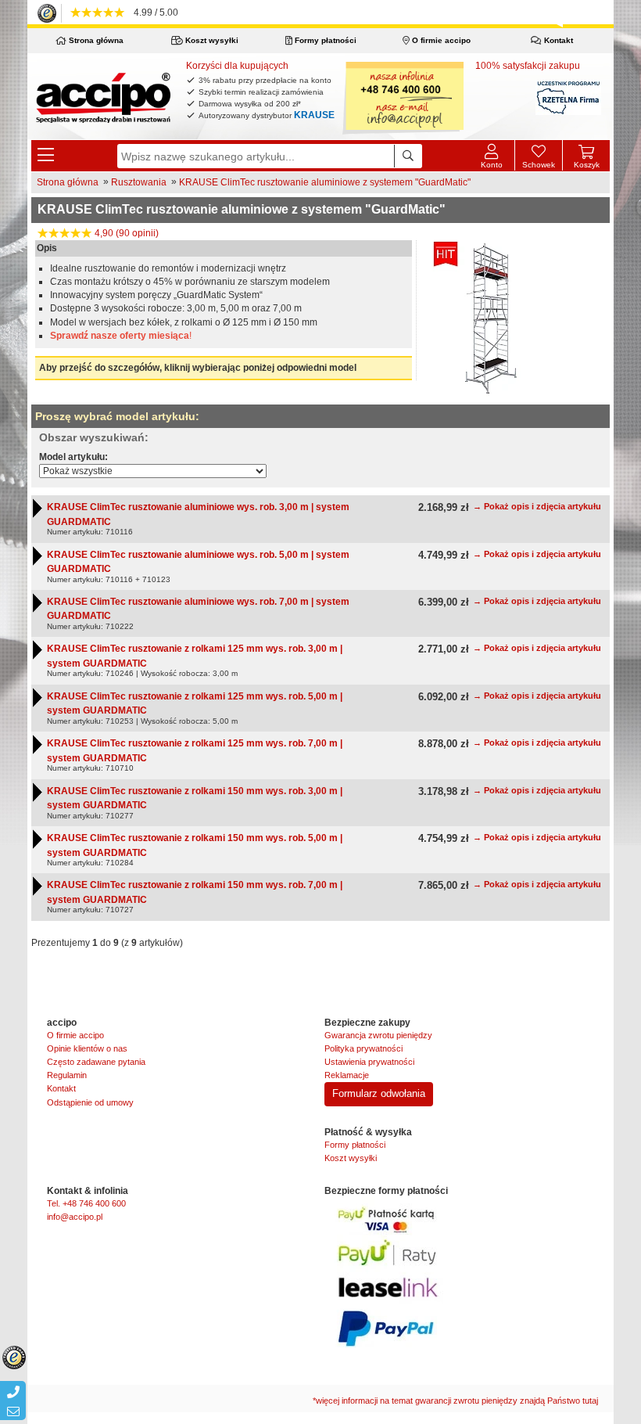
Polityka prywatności (363, 1048)
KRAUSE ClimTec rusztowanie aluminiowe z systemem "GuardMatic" (325, 182)
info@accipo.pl (74, 1216)
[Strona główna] (103, 97)
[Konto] (491, 155)
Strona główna (95, 40)
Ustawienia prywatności (369, 1061)
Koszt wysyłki (210, 40)
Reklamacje (346, 1075)
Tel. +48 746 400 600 (86, 1203)
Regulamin (67, 1075)
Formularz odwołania (378, 1093)
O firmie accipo (440, 40)
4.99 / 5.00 (153, 12)
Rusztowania (139, 182)
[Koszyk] (586, 149)
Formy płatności (324, 40)
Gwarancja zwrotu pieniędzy (378, 1035)
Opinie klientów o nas (87, 1048)
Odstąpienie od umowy (90, 1102)
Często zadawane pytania (96, 1061)
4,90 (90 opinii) (125, 233)
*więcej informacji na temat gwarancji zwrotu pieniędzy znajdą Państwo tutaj (455, 1400)
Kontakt (557, 40)
